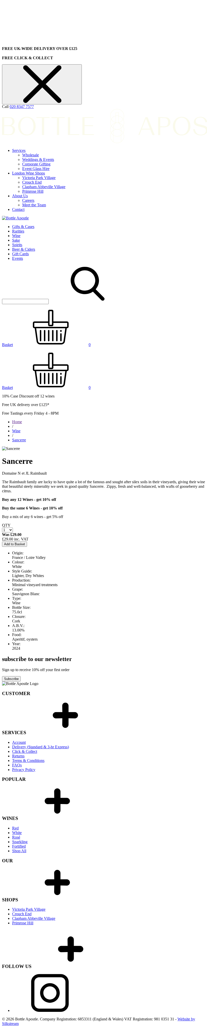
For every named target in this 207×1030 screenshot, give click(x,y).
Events (17, 258)
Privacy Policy (23, 769)
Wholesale (30, 155)
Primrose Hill (32, 191)
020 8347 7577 (22, 106)
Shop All (19, 851)
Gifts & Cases (23, 226)
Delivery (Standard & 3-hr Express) (40, 747)
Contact (18, 209)
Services (18, 150)
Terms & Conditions (28, 760)
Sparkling (20, 842)
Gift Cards (20, 254)
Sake (16, 240)
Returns (18, 756)
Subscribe (11, 679)
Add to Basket (14, 544)
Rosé (16, 837)
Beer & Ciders (23, 249)
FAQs (17, 765)
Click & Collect (24, 751)
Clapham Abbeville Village (43, 187)
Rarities (18, 231)
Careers (28, 200)
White (17, 833)
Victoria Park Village (39, 178)
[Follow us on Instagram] (50, 1010)
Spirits (17, 245)
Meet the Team (34, 205)
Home (17, 422)
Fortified (19, 846)
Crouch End (32, 182)
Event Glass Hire (35, 168)
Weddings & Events (38, 159)
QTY (6, 525)
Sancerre (19, 440)
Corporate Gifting (36, 164)
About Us (20, 196)
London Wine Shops (28, 173)
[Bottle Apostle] (15, 218)
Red (15, 828)
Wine (16, 236)
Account (19, 742)
